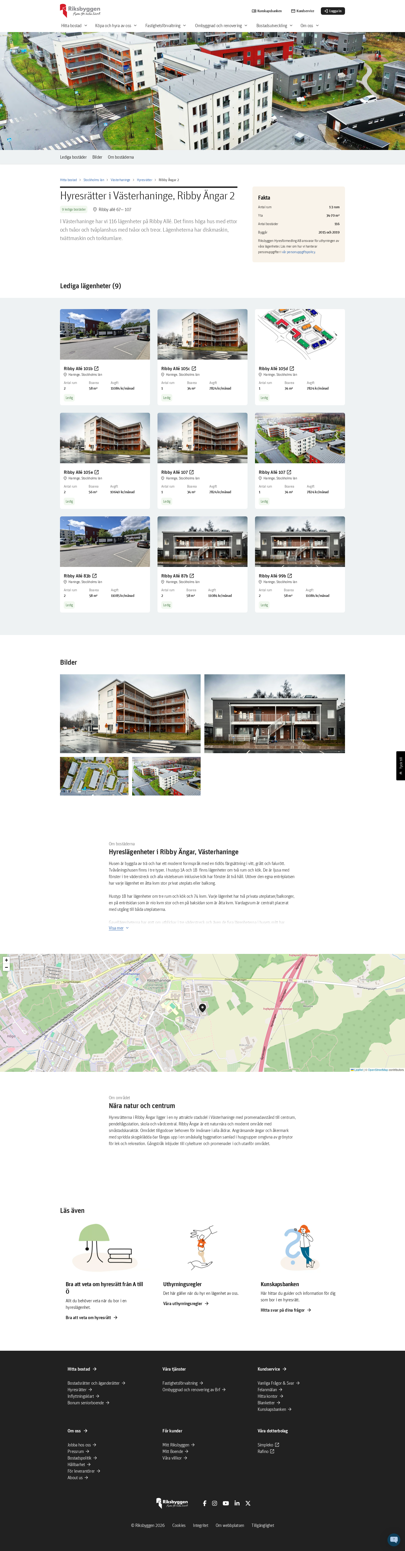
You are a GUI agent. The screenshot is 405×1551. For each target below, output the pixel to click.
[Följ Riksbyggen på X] (248, 1503)
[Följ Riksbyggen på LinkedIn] (237, 1503)
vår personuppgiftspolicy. (299, 252)
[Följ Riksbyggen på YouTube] (226, 1503)
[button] (130, 713)
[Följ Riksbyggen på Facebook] (204, 1503)
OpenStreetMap (378, 1070)
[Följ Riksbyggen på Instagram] (214, 1503)
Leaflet (358, 1070)
